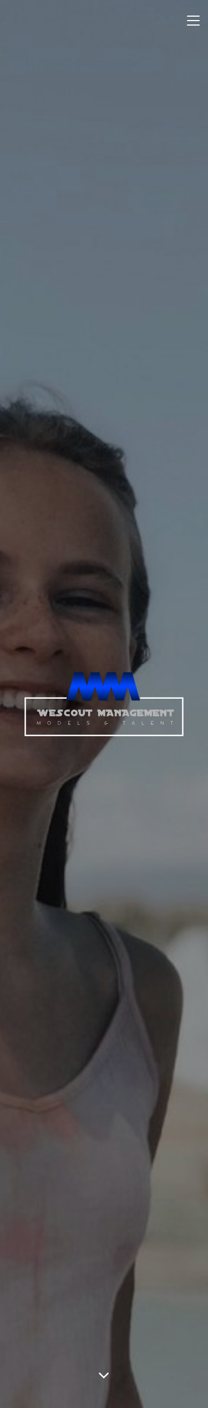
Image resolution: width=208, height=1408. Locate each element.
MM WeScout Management (104, 704)
